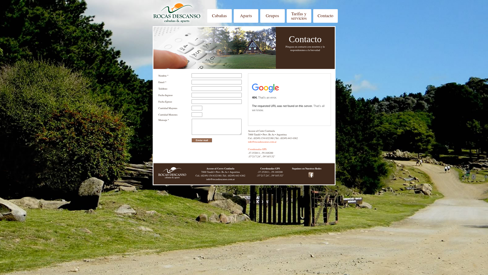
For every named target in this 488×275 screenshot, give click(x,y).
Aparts (246, 15)
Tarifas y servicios (299, 15)
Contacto (325, 15)
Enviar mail (202, 140)
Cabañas (219, 15)
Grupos (272, 15)
